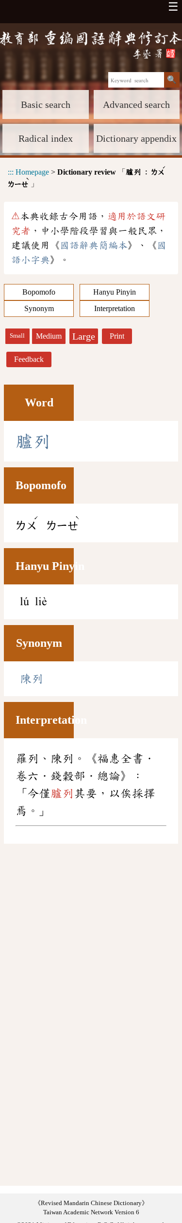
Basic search (45, 104)
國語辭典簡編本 (94, 245)
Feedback (29, 359)
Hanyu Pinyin (114, 292)
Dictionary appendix (136, 138)
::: (11, 171)
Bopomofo (38, 292)
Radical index (45, 138)
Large (83, 336)
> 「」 (87, 176)
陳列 (31, 679)
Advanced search (136, 104)
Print (117, 336)
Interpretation (114, 308)
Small (17, 335)
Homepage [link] (32, 171)
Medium (49, 336)
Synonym (39, 308)
